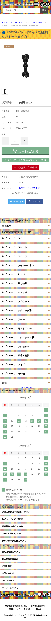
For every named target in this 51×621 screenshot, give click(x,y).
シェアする (35, 201)
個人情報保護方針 (10, 559)
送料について (14, 609)
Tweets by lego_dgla (25, 387)
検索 (44, 10)
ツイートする (18, 201)
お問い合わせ (8, 573)
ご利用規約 (7, 566)
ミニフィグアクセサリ (35, 23)
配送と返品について (11, 552)
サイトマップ (8, 580)
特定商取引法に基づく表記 (16, 606)
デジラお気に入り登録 (25, 167)
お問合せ (38, 609)
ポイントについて (10, 587)
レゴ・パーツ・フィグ (17, 23)
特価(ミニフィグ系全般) (29, 188)
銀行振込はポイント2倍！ (13, 526)
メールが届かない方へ (12, 533)
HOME (4, 23)
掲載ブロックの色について (14, 541)
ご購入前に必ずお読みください (16, 512)
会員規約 (27, 609)
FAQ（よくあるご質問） (13, 519)
